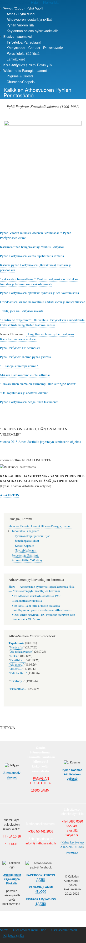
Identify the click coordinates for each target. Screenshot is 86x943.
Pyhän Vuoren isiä (20, 25)
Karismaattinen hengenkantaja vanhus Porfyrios (32, 247)
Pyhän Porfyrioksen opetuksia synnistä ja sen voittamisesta (39, 293)
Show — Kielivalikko (15, 2)
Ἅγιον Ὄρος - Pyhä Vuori (23, 8)
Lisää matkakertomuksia (27, 601)
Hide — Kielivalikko (45, 2)
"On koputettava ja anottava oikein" (24, 393)
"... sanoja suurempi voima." (19, 366)
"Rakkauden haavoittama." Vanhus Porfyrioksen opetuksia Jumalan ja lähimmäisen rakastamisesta (39, 281)
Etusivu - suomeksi (17, 36)
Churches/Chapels (21, 81)
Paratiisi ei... (17, 660)
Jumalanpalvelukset (27, 541)
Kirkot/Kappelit (24, 546)
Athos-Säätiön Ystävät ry (27, 560)
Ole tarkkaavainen (21, 652)
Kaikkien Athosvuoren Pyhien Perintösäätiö (37, 92)
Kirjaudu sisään (13, 935)
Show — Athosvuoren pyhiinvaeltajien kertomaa (38, 587)
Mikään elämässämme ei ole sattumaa (25, 375)
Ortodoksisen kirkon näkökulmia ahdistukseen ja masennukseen (42, 302)
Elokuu (14, 656)
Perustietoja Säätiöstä (23, 53)
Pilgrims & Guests (20, 76)
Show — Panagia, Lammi (24, 526)
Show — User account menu (19, 930)
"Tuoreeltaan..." (18, 689)
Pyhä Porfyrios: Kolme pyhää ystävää (25, 357)
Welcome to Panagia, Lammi (25, 70)
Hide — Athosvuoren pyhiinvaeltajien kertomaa (42, 589)
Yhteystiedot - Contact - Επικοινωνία (35, 47)
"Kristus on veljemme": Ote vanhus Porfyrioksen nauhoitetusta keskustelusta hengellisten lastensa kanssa (42, 322)
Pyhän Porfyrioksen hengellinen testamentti (29, 402)
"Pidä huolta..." (18, 673)
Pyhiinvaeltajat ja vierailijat (32, 536)
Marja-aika (16, 647)
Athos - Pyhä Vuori (21, 13)
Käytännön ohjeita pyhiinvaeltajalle (33, 30)
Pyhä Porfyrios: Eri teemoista (20, 348)
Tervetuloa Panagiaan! (24, 42)
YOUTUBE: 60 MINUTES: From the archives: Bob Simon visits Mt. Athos (43, 617)
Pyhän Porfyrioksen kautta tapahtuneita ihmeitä (32, 256)
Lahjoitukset (16, 59)
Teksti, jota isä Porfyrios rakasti (21, 311)
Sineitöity (16, 681)
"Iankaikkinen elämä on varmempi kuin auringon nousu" (38, 383)
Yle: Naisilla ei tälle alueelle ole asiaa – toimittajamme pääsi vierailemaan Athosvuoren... (42, 608)
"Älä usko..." (16, 664)
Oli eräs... (16, 669)
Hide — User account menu (58, 930)
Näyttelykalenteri (25, 550)
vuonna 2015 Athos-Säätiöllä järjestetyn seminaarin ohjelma (40, 441)
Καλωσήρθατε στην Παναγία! (28, 64)
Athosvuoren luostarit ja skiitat (29, 19)
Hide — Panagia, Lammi (56, 526)
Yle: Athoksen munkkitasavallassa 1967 (36, 596)
